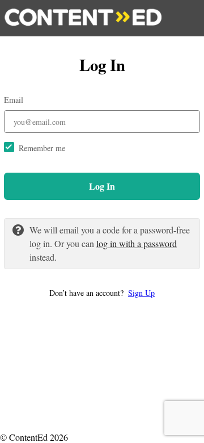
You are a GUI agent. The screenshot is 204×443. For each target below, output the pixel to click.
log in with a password (136, 243)
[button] (102, 292)
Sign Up (141, 292)
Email (13, 99)
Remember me (42, 148)
